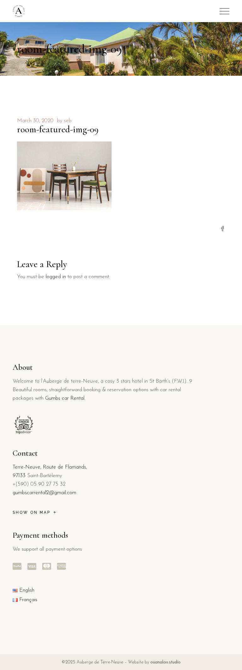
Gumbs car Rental (64, 398)
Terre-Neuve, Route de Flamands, (50, 467)
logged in (56, 276)
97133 (19, 475)
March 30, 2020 (35, 120)
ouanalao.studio (165, 662)
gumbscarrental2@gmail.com (44, 492)
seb (68, 120)
